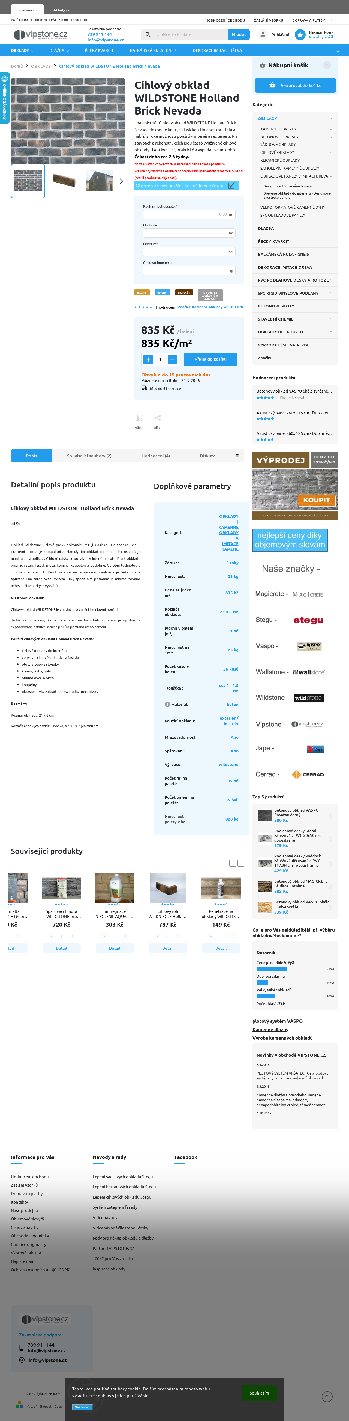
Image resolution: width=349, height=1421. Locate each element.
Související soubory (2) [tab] (89, 456)
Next (241, 863)
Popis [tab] (31, 456)
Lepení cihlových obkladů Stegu (122, 1196)
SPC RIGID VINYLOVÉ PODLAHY (288, 293)
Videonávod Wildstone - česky (120, 1227)
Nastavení (82, 1407)
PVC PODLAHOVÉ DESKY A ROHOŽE (293, 280)
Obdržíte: (150, 225)
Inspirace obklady (109, 1268)
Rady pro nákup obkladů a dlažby (123, 1237)
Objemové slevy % (28, 1218)
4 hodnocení (165, 307)
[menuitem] (26, 50)
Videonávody (105, 1217)
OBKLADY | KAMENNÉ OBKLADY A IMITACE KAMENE (228, 532)
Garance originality (28, 1244)
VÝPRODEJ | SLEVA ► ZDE (283, 345)
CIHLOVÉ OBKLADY (277, 152)
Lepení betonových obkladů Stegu (124, 1186)
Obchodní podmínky (30, 1235)
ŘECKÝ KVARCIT (273, 241)
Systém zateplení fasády (115, 1207)
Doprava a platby (308, 20)
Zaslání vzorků (268, 20)
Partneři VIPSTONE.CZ (113, 1248)
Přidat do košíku (211, 359)
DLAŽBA (266, 228)
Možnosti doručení (167, 388)
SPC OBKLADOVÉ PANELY (282, 215)
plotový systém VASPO (277, 1021)
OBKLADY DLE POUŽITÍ (280, 331)
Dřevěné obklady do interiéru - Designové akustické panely (297, 195)
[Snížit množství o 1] (172, 359)
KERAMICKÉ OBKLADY (280, 160)
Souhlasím (259, 1392)
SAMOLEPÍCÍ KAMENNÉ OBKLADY (290, 168)
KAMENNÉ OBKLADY (278, 128)
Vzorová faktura (26, 1252)
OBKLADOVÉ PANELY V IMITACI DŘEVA (294, 175)
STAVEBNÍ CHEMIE (276, 319)
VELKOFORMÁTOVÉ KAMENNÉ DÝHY (292, 207)
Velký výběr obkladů (274, 989)
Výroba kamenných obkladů (282, 1038)
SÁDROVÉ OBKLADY (278, 144)
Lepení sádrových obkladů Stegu (123, 1176)
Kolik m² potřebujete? (160, 206)
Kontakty (19, 1201)
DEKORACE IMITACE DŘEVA (285, 267)
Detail (61, 948)
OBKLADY (267, 118)
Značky (265, 357)
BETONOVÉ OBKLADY (279, 136)
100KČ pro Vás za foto (113, 1258)
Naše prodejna (24, 1210)
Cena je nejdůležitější (275, 962)
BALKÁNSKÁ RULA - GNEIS (283, 254)
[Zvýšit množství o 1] (148, 359)
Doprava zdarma (271, 976)
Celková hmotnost (157, 263)
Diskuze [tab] (208, 456)
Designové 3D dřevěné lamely (287, 186)
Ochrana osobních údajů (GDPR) (41, 1269)
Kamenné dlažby (270, 1029)
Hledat (239, 34)
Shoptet (46, 1406)
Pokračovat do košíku (300, 85)
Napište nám (22, 1261)
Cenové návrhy (24, 1227)
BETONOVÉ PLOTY (276, 306)
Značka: (211, 306)
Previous (233, 863)
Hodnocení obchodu (225, 20)
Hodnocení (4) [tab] (156, 456)
